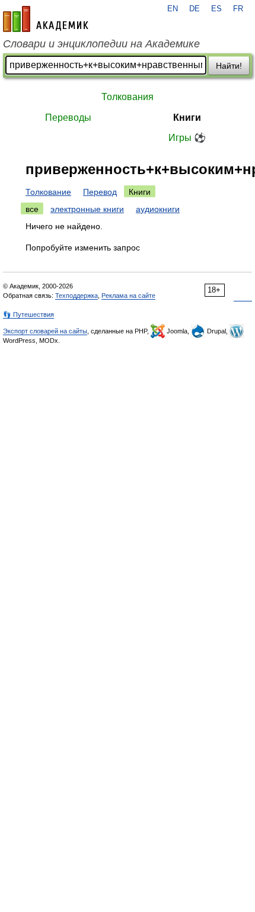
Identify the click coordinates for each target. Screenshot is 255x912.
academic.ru (45, 19)
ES (216, 9)
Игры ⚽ (187, 138)
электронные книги (87, 209)
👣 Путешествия (28, 314)
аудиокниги (158, 209)
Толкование (48, 192)
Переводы (68, 118)
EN (172, 9)
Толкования (127, 97)
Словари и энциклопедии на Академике (101, 44)
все (32, 209)
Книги (187, 118)
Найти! (229, 65)
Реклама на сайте (128, 295)
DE (194, 9)
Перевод (100, 192)
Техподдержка (76, 295)
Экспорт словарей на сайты (45, 331)
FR (238, 9)
